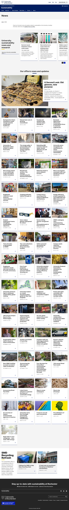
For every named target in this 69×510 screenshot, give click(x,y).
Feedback (50, 500)
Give (56, 2)
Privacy (54, 500)
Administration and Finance (7, 5)
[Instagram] (64, 491)
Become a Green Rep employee (46, 486)
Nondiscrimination (45, 500)
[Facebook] (61, 491)
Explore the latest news (23, 486)
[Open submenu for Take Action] (25, 10)
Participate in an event (33, 486)
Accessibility (40, 500)
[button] (62, 63)
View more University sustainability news (9, 53)
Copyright (58, 500)
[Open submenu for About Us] (10, 10)
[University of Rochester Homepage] (7, 2)
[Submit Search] (66, 496)
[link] (10, 46)
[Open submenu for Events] (31, 10)
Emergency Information (64, 500)
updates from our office (29, 26)
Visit (53, 2)
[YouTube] (66, 491)
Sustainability (6, 8)
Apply (50, 2)
